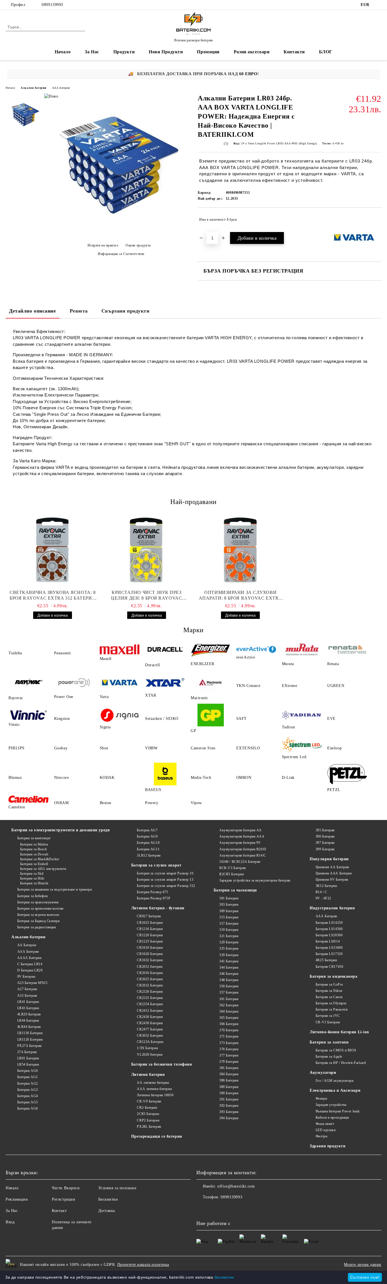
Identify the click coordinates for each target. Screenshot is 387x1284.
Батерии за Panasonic (332, 1009)
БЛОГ (325, 51)
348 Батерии (228, 980)
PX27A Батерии (29, 1046)
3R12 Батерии (326, 886)
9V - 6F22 (323, 898)
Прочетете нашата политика (143, 1264)
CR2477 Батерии (150, 1029)
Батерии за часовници (235, 890)
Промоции (208, 51)
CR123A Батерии (150, 1042)
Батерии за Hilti (32, 878)
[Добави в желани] (377, 219)
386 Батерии (228, 1080)
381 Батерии (228, 1068)
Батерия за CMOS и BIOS (336, 1050)
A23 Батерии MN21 (32, 983)
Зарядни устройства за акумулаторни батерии (254, 880)
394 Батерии (228, 1118)
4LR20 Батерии (29, 1014)
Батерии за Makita (34, 844)
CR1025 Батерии (150, 923)
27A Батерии (27, 1052)
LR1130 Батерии (29, 1033)
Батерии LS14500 (329, 929)
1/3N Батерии (147, 1048)
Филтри (321, 1136)
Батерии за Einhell (34, 864)
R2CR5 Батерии (231, 874)
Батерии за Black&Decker (39, 859)
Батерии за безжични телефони (161, 1064)
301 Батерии (228, 898)
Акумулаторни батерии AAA (241, 836)
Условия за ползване (117, 1188)
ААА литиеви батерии (154, 1089)
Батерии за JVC (328, 1016)
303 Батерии (228, 904)
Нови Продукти (166, 51)
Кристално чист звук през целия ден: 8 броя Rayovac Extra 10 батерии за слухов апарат (147, 595)
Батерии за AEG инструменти (43, 869)
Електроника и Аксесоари (335, 1090)
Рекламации (17, 1199)
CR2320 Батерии (150, 992)
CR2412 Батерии (150, 1011)
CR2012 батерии (149, 967)
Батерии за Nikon (329, 991)
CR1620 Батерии (150, 954)
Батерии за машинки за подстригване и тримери (54, 889)
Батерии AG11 (148, 849)
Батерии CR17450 (329, 967)
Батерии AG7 (147, 830)
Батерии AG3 (27, 1090)
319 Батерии (228, 930)
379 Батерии (228, 1062)
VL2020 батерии (149, 1055)
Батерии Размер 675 (152, 892)
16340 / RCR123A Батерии (239, 862)
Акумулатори (323, 1072)
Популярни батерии (329, 859)
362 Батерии (228, 1005)
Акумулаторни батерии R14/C (242, 855)
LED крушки (325, 1130)
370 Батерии (228, 1030)
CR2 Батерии (147, 1108)
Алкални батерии (33, 87)
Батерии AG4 (27, 1096)
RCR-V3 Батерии (232, 868)
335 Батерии (228, 948)
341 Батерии (228, 961)
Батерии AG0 (27, 1071)
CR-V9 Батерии (149, 1101)
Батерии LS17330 (329, 954)
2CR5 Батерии (148, 1114)
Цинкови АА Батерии (332, 867)
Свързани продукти (125, 311)
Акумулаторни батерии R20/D (242, 849)
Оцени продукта (138, 245)
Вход (10, 1222)
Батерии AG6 (27, 1108)
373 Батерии (228, 1043)
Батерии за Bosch (33, 849)
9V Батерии (26, 977)
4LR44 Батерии (29, 1027)
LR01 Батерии (28, 1058)
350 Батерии (228, 986)
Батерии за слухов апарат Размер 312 (166, 886)
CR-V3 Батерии (328, 1022)
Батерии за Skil (32, 874)
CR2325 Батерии (150, 998)
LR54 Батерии (28, 1064)
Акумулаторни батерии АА (240, 830)
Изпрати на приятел (103, 245)
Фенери (321, 1098)
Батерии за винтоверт (34, 838)
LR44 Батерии (28, 1020)
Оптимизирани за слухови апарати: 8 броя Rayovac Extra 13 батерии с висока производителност (240, 595)
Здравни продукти (327, 1146)
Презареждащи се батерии (156, 1136)
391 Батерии (228, 1099)
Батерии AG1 (27, 1077)
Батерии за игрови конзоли (38, 915)
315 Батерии (228, 917)
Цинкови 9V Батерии (332, 880)
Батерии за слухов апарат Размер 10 (165, 873)
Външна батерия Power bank (338, 1111)
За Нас (92, 51)
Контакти (294, 51)
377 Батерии (228, 1055)
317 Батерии (228, 923)
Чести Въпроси (66, 1188)
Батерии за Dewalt (34, 854)
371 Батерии (228, 1036)
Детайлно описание (32, 311)
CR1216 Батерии (150, 929)
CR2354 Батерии (150, 1004)
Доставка (106, 1211)
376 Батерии (228, 1049)
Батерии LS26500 (329, 935)
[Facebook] (378, 5)
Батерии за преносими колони (40, 908)
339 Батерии (228, 955)
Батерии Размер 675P (153, 898)
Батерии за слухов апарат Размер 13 (165, 880)
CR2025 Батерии (150, 979)
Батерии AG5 (27, 1102)
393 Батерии (228, 1112)
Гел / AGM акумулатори (334, 1081)
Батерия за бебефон (32, 896)
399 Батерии (325, 849)
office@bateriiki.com (236, 1186)
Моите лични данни (362, 1264)
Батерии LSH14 (328, 941)
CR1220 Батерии (150, 935)
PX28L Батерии (149, 1127)
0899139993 (52, 5)
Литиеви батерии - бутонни (157, 908)
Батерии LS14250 (329, 923)
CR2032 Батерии (150, 985)
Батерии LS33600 (329, 948)
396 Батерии (325, 836)
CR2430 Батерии (150, 1017)
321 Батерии (228, 936)
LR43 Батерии (28, 1008)
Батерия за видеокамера (333, 976)
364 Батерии (228, 1011)
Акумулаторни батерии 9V (240, 843)
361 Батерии (228, 999)
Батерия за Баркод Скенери (38, 921)
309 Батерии (228, 911)
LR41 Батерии (28, 1002)
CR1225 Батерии (150, 941)
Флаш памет (325, 1124)
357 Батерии (228, 992)
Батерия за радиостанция (36, 927)
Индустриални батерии (332, 908)
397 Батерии (325, 843)
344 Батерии (228, 967)
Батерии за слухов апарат (156, 865)
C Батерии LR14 (29, 964)
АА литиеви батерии (153, 1083)
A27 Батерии (27, 989)
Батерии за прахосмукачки (38, 902)
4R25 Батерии (326, 960)
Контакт (59, 1211)
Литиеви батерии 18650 (155, 1095)
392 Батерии (228, 1106)
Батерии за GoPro (329, 984)
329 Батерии (228, 942)
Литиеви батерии (148, 1074)
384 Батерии (228, 1074)
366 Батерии (228, 1024)
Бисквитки (108, 1199)
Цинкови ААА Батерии (334, 873)
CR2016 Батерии (150, 973)
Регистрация (63, 1199)
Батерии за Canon (329, 997)
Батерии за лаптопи (329, 1042)
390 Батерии (228, 1093)
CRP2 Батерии (148, 1120)
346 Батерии (228, 974)
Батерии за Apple (329, 1057)
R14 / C (321, 892)
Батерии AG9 (147, 836)
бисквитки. (224, 1277)
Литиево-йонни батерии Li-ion (339, 1032)
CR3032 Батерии (150, 1036)
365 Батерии (228, 1018)
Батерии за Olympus (331, 1003)
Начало (63, 51)
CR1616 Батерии (150, 948)
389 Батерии (228, 1087)
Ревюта (79, 311)
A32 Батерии (27, 996)
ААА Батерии (61, 87)
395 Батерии (325, 830)
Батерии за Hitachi (34, 883)
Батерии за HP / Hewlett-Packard (341, 1063)
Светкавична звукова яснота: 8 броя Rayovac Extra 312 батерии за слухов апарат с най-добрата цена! (52, 595)
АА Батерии (26, 945)
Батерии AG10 (148, 843)
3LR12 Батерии (148, 855)
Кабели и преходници (332, 1117)
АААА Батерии (29, 958)
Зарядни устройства (331, 1105)
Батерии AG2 (27, 1083)
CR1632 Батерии (150, 960)
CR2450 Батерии (150, 1023)
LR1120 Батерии (29, 1039)
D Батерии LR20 (29, 970)
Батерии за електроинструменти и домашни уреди (60, 830)
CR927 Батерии (149, 916)
